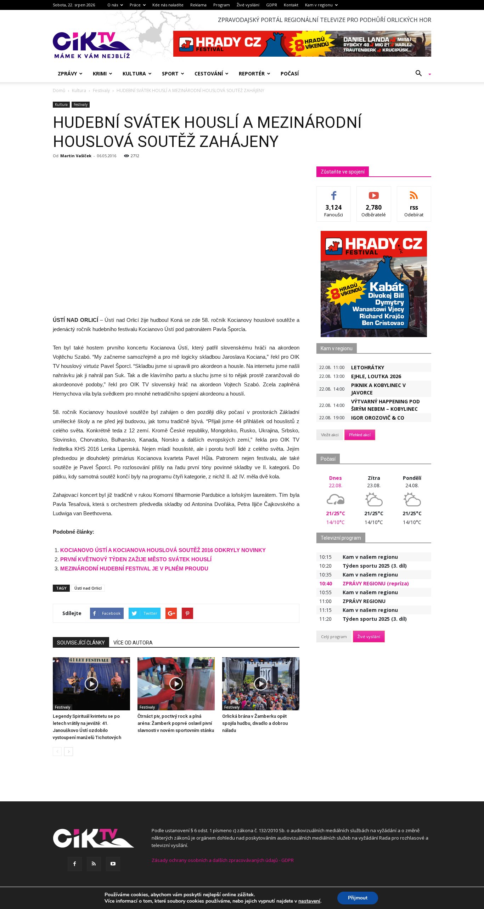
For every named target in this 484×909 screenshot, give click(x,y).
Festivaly (81, 104)
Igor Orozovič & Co (377, 417)
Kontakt (291, 4)
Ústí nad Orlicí (88, 588)
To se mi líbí (334, 191)
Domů (59, 90)
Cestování (209, 73)
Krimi (100, 73)
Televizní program (341, 538)
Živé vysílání (248, 4)
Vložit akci (329, 435)
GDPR (271, 4)
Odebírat (374, 191)
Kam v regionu (319, 4)
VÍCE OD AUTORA (133, 643)
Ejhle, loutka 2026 (376, 376)
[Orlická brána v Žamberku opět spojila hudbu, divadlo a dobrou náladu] (260, 683)
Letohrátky (367, 367)
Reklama (198, 4)
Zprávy (67, 73)
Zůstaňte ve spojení (343, 172)
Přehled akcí (360, 435)
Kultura (134, 73)
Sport (170, 73)
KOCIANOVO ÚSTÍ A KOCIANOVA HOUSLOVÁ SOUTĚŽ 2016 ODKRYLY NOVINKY (163, 550)
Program (221, 4)
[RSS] (94, 864)
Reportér (252, 73)
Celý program (334, 636)
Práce (135, 4)
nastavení (309, 901)
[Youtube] (113, 864)
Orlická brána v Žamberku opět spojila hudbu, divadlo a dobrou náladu (255, 723)
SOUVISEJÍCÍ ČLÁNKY (81, 643)
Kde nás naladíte (168, 4)
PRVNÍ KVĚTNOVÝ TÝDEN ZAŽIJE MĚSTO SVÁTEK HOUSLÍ (136, 559)
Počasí (290, 73)
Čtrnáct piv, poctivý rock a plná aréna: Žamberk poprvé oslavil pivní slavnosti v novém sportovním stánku (175, 723)
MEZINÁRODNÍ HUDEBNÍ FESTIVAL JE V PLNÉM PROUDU (134, 569)
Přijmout (357, 897)
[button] (420, 73)
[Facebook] (75, 864)
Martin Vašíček (75, 155)
